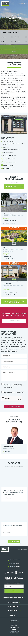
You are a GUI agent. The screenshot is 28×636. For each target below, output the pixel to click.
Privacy (14, 629)
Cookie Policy (14, 625)
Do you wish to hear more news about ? (14, 393)
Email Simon (7, 451)
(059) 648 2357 (9, 159)
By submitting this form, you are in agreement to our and (14, 385)
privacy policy (10, 387)
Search (14, 47)
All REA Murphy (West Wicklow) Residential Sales (14, 301)
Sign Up (14, 591)
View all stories (14, 541)
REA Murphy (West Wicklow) (11, 32)
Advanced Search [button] (13, 55)
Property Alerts (14, 321)
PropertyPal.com (14, 632)
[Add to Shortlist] (24, 195)
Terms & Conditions (14, 627)
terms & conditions (19, 386)
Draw (14, 51)
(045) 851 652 (9, 155)
